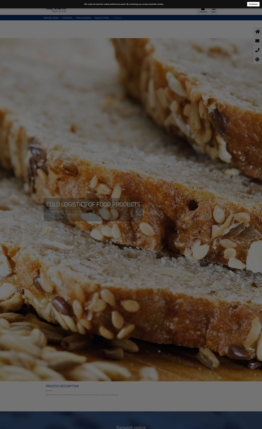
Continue (253, 4)
